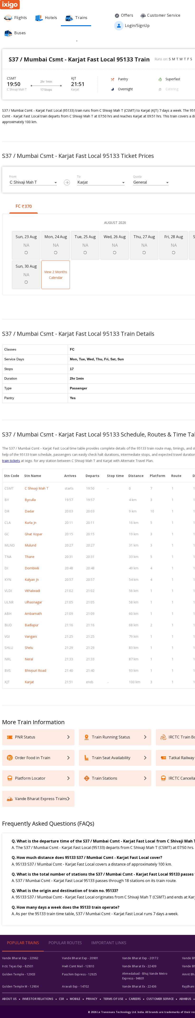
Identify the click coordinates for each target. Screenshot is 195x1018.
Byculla (30, 499)
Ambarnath (33, 613)
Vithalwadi (32, 590)
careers (135, 999)
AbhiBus (185, 999)
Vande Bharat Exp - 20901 (80, 958)
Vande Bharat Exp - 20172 (140, 958)
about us (9, 999)
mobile (75, 999)
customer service (160, 999)
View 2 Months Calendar (55, 275)
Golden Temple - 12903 (18, 974)
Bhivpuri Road (35, 670)
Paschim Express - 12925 (79, 974)
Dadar (29, 511)
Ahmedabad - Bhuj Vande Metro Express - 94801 (144, 976)
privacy (92, 999)
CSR (61, 999)
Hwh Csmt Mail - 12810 (78, 966)
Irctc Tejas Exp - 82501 (18, 966)
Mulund (30, 545)
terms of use (113, 999)
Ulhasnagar (33, 602)
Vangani (31, 636)
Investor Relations (37, 999)
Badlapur (32, 625)
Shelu (29, 647)
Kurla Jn (30, 522)
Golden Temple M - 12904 (20, 986)
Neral (29, 659)
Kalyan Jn (32, 579)
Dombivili (32, 568)
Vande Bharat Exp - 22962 (20, 958)
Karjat (29, 682)
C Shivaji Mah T (37, 488)
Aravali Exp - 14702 (75, 986)
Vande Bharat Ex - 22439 (139, 966)
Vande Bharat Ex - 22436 (139, 986)
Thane (29, 556)
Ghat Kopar (33, 534)
